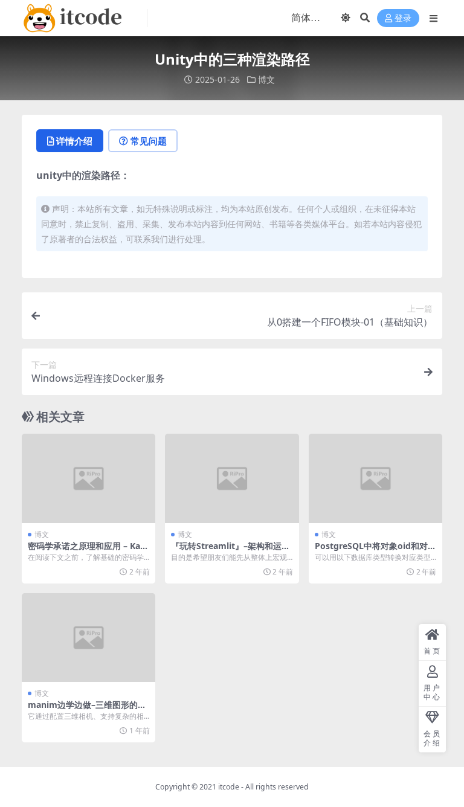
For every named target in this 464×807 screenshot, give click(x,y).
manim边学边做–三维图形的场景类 (87, 710)
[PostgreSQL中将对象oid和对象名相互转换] (375, 478)
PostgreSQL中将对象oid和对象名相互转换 (375, 551)
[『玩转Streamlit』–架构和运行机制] (231, 478)
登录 (403, 18)
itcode (228, 787)
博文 (266, 79)
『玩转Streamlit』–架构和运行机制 (230, 551)
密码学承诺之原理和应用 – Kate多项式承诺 (88, 551)
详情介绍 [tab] (74, 141)
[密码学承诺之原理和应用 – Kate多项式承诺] (88, 478)
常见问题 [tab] (148, 141)
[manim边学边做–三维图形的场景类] (88, 638)
